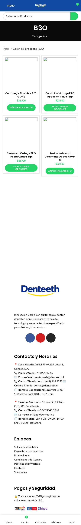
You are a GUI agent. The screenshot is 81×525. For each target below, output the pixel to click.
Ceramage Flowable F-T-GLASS (21, 95)
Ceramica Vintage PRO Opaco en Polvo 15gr (59, 95)
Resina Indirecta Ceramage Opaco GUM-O (59, 156)
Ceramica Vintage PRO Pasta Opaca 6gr (21, 155)
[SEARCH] (74, 16)
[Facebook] (30, 338)
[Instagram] (51, 338)
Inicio (6, 48)
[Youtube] (40, 338)
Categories (39, 36)
